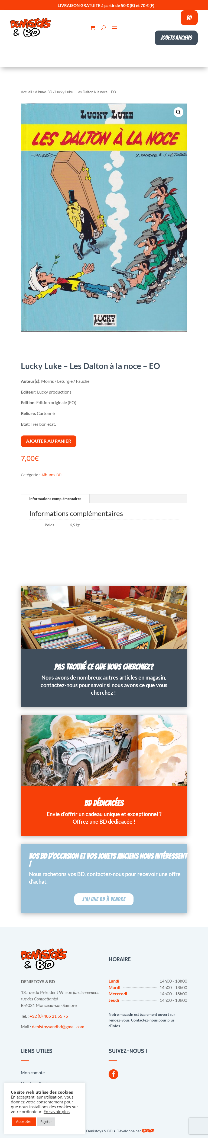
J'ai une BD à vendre (103, 899)
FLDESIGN (147, 1131)
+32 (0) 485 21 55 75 (49, 1016)
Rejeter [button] (46, 1121)
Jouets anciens (176, 38)
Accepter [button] (24, 1121)
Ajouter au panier (48, 441)
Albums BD (43, 92)
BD (189, 18)
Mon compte (33, 1072)
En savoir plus (57, 1111)
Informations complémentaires (55, 498)
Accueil (26, 92)
